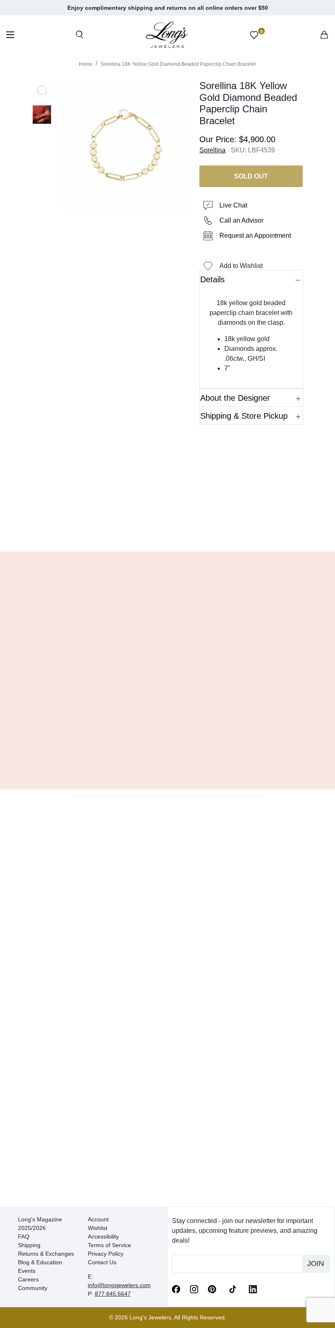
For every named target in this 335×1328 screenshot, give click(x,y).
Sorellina (212, 150)
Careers (28, 1279)
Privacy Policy (105, 1253)
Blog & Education (40, 1262)
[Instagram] (194, 1289)
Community (32, 1288)
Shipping (29, 1245)
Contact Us (102, 1262)
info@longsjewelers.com (119, 1285)
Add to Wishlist (241, 265)
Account (98, 1219)
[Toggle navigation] (10, 35)
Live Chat (233, 205)
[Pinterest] (212, 1289)
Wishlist (97, 1228)
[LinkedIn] (253, 1289)
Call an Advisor (241, 220)
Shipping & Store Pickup (244, 415)
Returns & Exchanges (46, 1253)
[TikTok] (232, 1288)
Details (212, 279)
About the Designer (235, 397)
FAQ (23, 1236)
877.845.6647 (113, 1293)
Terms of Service (109, 1245)
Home (85, 64)
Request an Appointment (255, 235)
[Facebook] (176, 1289)
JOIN (315, 1263)
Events (27, 1271)
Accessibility (103, 1236)
